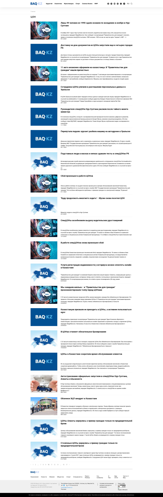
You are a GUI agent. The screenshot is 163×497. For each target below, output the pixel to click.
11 (51, 464)
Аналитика (58, 3)
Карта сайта (121, 483)
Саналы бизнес (87, 3)
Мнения (52, 477)
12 (54, 464)
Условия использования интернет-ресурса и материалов (107, 485)
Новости (44, 477)
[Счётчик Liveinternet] (121, 486)
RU (128, 3)
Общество (60, 477)
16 (63, 464)
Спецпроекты (77, 477)
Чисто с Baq (126, 476)
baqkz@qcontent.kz (66, 487)
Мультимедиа (69, 3)
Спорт (78, 3)
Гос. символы (100, 476)
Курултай (49, 3)
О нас (109, 476)
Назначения (34, 477)
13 (57, 464)
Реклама (63, 489)
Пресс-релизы (87, 476)
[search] (131, 4)
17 (66, 464)
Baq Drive (116, 476)
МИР (96, 3)
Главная (33, 11)
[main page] (36, 3)
